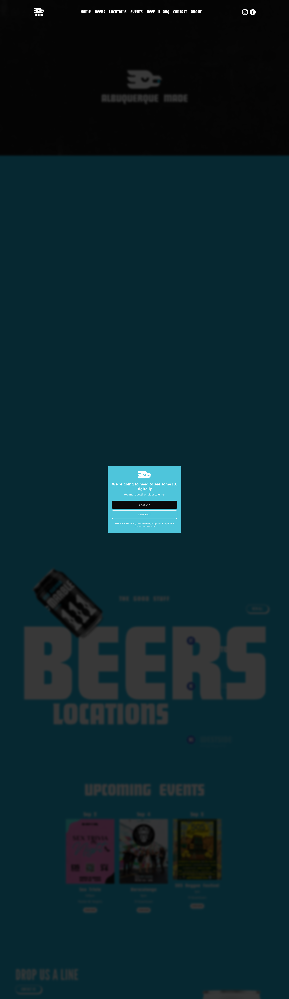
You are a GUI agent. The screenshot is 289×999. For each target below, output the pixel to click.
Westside (115, 32)
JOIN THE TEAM (183, 26)
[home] (39, 12)
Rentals (178, 40)
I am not (144, 514)
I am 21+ (144, 504)
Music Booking (184, 33)
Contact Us (181, 19)
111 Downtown (120, 18)
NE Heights (117, 25)
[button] (118, 12)
